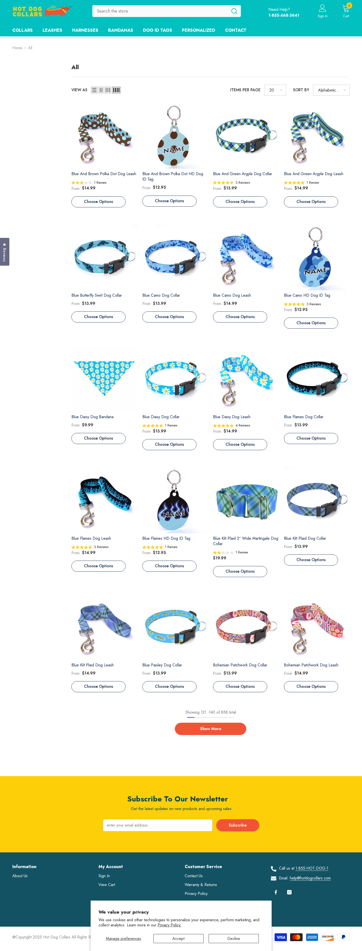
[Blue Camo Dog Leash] (246, 258)
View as (79, 90)
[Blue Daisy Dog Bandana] (104, 379)
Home (17, 48)
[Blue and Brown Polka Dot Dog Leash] (104, 136)
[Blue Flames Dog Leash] (104, 500)
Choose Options (98, 201)
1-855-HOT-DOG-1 (312, 868)
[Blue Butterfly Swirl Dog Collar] (104, 258)
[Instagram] (289, 892)
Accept (178, 938)
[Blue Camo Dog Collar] (175, 258)
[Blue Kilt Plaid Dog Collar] (317, 500)
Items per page (245, 90)
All (30, 48)
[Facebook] (276, 892)
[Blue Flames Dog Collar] (317, 379)
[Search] (166, 11)
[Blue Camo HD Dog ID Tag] (317, 258)
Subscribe (238, 825)
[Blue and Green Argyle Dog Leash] (317, 136)
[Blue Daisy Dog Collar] (175, 379)
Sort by (301, 90)
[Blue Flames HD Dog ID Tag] (175, 500)
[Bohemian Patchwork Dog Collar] (246, 627)
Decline (233, 938)
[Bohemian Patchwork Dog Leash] (317, 627)
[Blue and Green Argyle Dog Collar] (246, 136)
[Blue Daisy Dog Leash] (246, 379)
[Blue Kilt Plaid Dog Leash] (104, 627)
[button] (94, 90)
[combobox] (160, 11)
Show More (210, 729)
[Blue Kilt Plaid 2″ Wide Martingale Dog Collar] (246, 500)
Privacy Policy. (169, 925)
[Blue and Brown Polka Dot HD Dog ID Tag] (175, 136)
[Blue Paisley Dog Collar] (175, 627)
